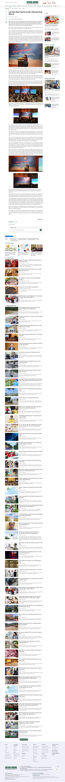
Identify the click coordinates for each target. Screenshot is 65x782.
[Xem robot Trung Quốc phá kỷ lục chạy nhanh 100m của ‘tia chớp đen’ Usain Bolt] (11, 410)
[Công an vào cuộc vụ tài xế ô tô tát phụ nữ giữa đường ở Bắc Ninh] (11, 734)
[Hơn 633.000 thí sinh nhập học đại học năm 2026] (11, 455)
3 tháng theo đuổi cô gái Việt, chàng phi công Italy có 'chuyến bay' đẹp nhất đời (30, 713)
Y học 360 (34, 744)
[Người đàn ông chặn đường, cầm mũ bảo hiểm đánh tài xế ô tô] (11, 373)
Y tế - (45, 27)
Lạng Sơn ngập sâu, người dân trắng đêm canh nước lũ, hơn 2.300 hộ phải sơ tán (30, 470)
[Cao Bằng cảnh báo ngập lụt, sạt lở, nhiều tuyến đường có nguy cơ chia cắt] (11, 446)
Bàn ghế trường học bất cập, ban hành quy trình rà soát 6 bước (31, 695)
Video (23, 756)
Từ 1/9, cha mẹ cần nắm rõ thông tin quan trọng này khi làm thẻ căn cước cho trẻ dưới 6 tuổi (30, 425)
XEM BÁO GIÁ (41, 773)
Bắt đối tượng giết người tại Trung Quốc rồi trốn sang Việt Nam (30, 416)
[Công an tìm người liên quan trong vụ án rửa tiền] (11, 573)
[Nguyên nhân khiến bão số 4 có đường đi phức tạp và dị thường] (11, 627)
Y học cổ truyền (50, 45)
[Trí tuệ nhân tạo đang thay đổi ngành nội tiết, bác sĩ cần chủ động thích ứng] (48, 39)
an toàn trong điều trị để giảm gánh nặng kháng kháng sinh (29, 238)
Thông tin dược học (16, 755)
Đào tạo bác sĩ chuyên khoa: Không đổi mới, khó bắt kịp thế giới (55, 105)
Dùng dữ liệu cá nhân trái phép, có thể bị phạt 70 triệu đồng (30, 651)
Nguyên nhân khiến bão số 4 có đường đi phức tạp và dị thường (30, 624)
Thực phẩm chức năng (45, 752)
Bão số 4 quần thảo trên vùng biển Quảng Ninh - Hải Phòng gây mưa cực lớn (30, 686)
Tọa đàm (15, 747)
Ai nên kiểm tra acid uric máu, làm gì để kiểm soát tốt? (29, 278)
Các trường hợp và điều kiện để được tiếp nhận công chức (30, 461)
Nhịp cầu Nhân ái (54, 750)
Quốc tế (20, 8)
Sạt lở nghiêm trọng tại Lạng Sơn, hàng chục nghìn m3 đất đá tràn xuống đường (29, 308)
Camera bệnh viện (7, 758)
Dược (14, 752)
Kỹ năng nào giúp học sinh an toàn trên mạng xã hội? (30, 633)
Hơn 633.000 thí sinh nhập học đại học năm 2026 (30, 451)
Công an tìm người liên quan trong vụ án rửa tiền (30, 569)
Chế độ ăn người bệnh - (23, 288)
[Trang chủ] (6, 6)
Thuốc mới (15, 756)
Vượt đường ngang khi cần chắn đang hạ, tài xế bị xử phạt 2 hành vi (30, 579)
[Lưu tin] (6, 19)
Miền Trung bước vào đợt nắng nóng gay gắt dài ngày (30, 389)
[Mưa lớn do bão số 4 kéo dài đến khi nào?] (11, 401)
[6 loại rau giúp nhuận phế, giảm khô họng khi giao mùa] (48, 65)
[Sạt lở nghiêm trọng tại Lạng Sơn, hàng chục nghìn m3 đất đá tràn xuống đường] (11, 311)
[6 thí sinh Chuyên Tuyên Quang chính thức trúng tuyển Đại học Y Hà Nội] (11, 329)
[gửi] (41, 230)
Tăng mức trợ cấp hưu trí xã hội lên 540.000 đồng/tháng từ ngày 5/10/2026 (29, 722)
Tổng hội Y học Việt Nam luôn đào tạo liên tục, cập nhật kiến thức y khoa (36, 254)
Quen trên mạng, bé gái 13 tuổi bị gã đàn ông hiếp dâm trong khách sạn (31, 523)
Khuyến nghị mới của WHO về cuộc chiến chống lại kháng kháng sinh (10, 254)
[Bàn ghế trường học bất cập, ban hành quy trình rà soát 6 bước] (11, 698)
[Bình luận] (6, 22)
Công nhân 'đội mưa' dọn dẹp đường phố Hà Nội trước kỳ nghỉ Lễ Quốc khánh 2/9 (31, 506)
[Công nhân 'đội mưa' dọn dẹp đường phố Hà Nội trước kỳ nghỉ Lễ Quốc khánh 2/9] (11, 508)
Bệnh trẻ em (35, 752)
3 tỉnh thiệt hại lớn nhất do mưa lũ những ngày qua (30, 561)
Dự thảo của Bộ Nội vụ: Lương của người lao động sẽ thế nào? (31, 317)
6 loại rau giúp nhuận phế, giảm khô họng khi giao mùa (55, 64)
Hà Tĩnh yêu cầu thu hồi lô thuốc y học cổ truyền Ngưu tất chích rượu (30, 269)
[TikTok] (44, 1)
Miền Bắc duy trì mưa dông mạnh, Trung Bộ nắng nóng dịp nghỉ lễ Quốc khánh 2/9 (30, 296)
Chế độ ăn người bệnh (45, 749)
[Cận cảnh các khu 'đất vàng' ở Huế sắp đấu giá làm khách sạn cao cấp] (11, 609)
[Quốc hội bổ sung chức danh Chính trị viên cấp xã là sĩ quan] (11, 338)
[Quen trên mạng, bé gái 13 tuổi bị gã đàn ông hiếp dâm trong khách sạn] (11, 526)
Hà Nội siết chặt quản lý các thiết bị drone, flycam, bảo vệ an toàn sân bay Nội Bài (29, 532)
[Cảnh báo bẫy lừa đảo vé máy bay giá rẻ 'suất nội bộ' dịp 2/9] (11, 671)
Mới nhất (16, 221)
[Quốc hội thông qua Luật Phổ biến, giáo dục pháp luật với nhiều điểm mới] (11, 482)
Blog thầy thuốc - (47, 92)
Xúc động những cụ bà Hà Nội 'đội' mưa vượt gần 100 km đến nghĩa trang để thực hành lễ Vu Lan (30, 379)
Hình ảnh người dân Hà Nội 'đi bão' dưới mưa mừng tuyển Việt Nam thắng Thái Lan (30, 677)
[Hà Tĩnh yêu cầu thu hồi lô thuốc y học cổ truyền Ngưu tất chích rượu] (11, 272)
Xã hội (13, 8)
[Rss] (58, 766)
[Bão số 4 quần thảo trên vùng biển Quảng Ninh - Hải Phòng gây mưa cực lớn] (11, 689)
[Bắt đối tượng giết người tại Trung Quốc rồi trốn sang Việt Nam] (11, 419)
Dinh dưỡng (43, 744)
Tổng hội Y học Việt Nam (22, 239)
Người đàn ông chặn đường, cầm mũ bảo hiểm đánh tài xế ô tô (30, 371)
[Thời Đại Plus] (54, 3)
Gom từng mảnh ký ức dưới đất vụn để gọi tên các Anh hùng (31, 497)
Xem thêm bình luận (12, 224)
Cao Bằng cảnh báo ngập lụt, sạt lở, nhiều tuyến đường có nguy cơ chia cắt (30, 443)
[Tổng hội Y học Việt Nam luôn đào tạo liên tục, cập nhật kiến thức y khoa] (37, 248)
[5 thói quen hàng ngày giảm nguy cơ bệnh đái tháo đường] (52, 50)
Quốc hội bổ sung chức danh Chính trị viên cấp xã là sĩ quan (30, 335)
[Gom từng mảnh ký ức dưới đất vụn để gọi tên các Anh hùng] (11, 499)
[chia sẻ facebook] (6, 12)
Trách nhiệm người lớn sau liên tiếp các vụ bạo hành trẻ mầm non (55, 98)
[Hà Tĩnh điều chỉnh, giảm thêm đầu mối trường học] (11, 618)
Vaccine (15, 758)
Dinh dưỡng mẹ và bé (45, 746)
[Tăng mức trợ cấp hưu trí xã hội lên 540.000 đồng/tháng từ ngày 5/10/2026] (11, 725)
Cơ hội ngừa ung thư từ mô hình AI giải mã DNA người (30, 434)
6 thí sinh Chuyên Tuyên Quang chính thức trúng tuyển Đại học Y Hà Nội (30, 326)
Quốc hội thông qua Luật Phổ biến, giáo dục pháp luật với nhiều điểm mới (30, 479)
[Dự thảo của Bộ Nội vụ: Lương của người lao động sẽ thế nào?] (11, 320)
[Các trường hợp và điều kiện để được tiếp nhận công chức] (11, 464)
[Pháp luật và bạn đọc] (49, 3)
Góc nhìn (23, 8)
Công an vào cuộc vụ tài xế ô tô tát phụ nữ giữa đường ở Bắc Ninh (30, 731)
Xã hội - (20, 319)
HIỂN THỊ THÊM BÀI (24, 739)
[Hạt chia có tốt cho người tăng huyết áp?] (11, 290)
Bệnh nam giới (35, 750)
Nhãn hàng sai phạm (55, 747)
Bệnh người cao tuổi (36, 746)
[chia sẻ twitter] (6, 15)
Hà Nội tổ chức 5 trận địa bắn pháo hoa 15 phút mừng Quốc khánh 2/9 (30, 552)
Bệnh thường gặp (35, 747)
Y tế (47, 13)
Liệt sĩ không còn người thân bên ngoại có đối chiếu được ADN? (30, 362)
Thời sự (7, 8)
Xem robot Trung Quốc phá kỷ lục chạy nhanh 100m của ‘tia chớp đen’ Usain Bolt (30, 407)
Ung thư (34, 755)
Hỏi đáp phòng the (44, 755)
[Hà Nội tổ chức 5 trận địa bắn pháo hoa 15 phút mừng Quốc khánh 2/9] (11, 555)
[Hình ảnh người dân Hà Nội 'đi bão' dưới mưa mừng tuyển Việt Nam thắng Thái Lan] (11, 680)
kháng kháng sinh (13, 239)
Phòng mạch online (55, 744)
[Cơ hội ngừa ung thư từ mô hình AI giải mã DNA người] (11, 437)
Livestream (15, 750)
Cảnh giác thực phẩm (45, 750)
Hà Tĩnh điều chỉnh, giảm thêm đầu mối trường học (30, 615)
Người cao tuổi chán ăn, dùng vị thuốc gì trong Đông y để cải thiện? (55, 71)
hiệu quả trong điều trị (14, 240)
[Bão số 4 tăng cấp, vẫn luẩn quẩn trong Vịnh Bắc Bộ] (11, 491)
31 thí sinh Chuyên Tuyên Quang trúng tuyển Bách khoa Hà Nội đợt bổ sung (31, 515)
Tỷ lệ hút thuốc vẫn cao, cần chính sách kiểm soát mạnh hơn (55, 33)
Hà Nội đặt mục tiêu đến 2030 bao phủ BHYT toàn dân (31, 543)
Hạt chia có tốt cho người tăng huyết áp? (28, 287)
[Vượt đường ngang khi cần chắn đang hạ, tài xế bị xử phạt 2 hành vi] (11, 582)
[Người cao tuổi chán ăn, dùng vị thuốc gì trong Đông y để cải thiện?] (48, 72)
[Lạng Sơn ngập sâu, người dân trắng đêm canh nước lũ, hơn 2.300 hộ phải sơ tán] (11, 473)
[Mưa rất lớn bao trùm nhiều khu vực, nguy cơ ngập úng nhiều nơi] (11, 644)
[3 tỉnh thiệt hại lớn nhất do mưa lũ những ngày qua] (11, 564)
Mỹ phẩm (34, 758)
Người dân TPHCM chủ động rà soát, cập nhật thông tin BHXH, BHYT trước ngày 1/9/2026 (30, 597)
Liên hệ (57, 769)
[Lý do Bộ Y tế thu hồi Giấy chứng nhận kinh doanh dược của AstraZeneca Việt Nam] (52, 19)
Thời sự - (20, 310)
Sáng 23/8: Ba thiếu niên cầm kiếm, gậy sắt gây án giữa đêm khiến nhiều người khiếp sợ (30, 704)
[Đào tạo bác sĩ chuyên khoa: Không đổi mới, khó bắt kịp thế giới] (48, 105)
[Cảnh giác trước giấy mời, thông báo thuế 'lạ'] (11, 355)
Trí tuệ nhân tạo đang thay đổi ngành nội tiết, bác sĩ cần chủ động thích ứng (55, 38)
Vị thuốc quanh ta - (54, 67)
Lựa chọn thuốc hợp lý (13, 238)
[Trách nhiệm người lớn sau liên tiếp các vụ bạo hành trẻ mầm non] (48, 99)
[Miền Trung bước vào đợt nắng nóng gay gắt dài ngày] (11, 392)
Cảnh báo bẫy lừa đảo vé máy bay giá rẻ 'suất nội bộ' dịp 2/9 (30, 668)
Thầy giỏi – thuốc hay (25, 746)
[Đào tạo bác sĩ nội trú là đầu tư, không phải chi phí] (52, 84)
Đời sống (53, 754)
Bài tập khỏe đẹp (35, 761)
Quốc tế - (20, 409)
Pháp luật (16, 8)
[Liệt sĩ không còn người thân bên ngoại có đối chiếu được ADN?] (11, 364)
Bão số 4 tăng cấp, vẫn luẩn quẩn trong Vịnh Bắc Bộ (30, 488)
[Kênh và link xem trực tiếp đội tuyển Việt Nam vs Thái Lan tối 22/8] (11, 263)
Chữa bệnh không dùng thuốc (25, 751)
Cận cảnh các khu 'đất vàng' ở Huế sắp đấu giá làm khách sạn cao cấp (30, 606)
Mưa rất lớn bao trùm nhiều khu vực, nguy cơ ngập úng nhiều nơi (29, 642)
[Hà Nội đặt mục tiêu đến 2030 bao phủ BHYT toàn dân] (11, 546)
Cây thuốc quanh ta (25, 749)
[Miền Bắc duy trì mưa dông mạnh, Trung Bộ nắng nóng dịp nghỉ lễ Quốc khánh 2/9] (11, 299)
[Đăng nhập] (54, 1)
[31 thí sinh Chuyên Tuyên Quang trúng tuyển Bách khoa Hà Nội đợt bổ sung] (11, 517)
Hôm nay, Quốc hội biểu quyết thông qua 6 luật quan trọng (30, 659)
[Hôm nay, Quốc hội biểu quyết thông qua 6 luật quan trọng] (11, 662)
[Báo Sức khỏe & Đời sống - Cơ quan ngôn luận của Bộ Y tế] (32, 2)
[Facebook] (56, 766)
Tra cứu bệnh (16, 744)
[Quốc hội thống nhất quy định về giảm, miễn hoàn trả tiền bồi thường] (11, 347)
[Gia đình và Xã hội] (44, 3)
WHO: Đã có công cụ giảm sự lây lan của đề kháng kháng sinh (23, 254)
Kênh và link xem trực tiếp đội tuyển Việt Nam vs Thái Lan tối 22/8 (30, 260)
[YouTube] (47, 1)
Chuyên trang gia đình (55, 753)
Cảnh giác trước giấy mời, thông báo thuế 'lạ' (29, 352)
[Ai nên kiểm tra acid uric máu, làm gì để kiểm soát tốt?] (11, 281)
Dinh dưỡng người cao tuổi (46, 747)
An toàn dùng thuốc (16, 753)
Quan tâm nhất (11, 221)
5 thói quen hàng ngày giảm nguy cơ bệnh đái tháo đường (52, 57)
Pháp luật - (21, 418)
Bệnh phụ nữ (35, 749)
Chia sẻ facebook (9, 236)
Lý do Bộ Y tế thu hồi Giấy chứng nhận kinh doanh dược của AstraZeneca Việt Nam (51, 25)
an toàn (38, 239)
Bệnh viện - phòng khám (25, 747)
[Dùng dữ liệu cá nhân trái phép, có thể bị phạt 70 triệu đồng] (11, 653)
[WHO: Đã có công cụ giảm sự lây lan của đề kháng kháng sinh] (24, 248)
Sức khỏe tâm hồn (35, 753)
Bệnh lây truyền (44, 758)
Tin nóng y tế (7, 752)
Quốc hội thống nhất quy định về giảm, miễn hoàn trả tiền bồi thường (30, 344)
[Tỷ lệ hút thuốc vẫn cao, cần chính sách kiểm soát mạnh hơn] (48, 33)
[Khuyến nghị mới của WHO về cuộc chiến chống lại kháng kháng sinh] (11, 248)
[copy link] (6, 17)
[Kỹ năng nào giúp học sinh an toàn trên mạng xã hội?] (11, 635)
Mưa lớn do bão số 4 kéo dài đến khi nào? (29, 397)
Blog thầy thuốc (50, 78)
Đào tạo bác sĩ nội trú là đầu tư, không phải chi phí (52, 91)
